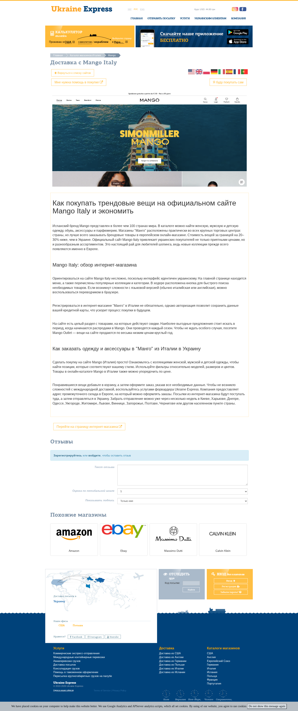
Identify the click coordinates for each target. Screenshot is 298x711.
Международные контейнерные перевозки (79, 657)
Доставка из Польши (171, 664)
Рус (136, 9)
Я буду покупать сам (228, 82)
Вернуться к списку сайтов (74, 73)
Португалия (214, 683)
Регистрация (229, 586)
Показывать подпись (99, 500)
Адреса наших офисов (63, 690)
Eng (142, 9)
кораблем (101, 41)
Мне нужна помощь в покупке (77, 82)
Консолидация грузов (66, 668)
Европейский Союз (218, 661)
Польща (212, 676)
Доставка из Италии (171, 668)
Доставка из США (170, 653)
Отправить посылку (161, 18)
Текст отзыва (104, 467)
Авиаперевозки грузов (66, 661)
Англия (211, 657)
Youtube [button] (114, 637)
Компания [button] (238, 18)
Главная (137, 18)
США (62, 625)
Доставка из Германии (172, 661)
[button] (242, 9)
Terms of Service (102, 690)
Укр (130, 9)
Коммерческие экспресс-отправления (76, 653)
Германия (213, 664)
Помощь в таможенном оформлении (75, 672)
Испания (212, 672)
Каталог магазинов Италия (85, 55)
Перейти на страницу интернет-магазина (88, 426)
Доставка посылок (64, 664)
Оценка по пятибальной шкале (93, 490)
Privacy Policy (119, 690)
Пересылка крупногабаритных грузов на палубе (82, 676)
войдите (94, 455)
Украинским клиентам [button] (210, 18)
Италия (211, 668)
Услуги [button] (185, 18)
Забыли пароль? (229, 592)
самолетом (85, 41)
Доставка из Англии (171, 657)
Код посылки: (172, 583)
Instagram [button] (96, 637)
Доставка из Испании (172, 672)
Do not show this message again (267, 706)
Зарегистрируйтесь (68, 455)
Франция (212, 679)
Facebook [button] (76, 637)
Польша (78, 625)
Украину (59, 601)
